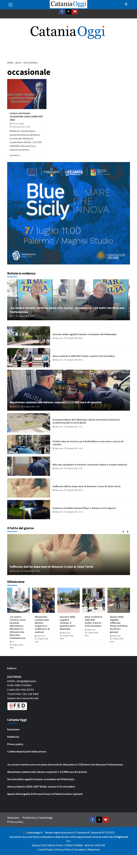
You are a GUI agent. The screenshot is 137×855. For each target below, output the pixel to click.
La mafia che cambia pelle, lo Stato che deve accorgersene (49, 566)
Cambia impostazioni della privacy (26, 751)
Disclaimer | (81, 849)
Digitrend (122, 836)
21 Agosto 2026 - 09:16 (75, 360)
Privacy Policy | (64, 849)
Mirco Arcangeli (18, 123)
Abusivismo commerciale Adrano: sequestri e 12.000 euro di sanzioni (56, 402)
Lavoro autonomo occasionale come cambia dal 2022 (26, 116)
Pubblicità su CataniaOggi (37, 817)
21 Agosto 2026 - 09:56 (75, 338)
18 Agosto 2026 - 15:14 (75, 512)
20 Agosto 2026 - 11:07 (75, 426)
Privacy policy (15, 744)
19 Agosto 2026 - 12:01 (75, 468)
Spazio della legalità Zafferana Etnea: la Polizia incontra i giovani (118, 624)
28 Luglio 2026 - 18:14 (33, 571)
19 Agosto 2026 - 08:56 (75, 490)
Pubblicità (13, 736)
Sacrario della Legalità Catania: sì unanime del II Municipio (85, 334)
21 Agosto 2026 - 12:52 (32, 406)
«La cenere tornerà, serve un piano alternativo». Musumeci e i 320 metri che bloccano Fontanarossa (18, 627)
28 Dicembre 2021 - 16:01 (21, 127)
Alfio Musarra (17, 571)
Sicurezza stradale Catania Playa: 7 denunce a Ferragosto (84, 508)
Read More (15, 155)
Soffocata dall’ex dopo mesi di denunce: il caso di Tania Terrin (87, 486)
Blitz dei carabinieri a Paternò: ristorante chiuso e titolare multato (90, 464)
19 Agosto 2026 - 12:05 (75, 448)
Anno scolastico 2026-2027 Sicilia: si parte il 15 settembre (84, 356)
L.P (13, 316)
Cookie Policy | (46, 849)
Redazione (59, 338)
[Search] (126, 4)
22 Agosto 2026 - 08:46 (26, 316)
